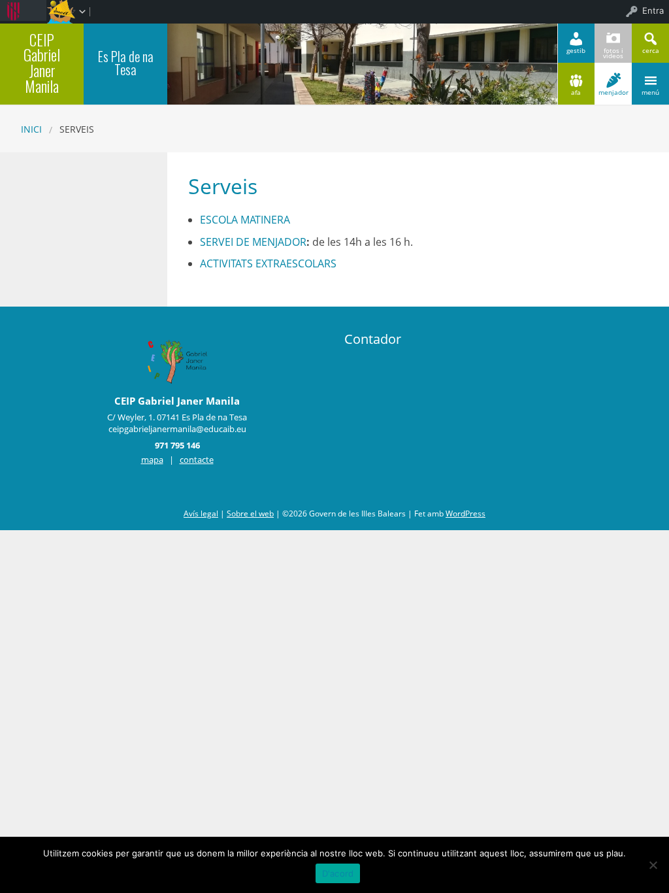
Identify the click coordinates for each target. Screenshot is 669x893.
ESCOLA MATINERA (245, 219)
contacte (197, 459)
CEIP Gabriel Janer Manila (42, 62)
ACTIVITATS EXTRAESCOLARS (268, 263)
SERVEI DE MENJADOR (253, 242)
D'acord (338, 873)
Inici (31, 129)
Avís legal (201, 513)
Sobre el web (250, 513)
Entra (653, 10)
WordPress (465, 513)
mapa (152, 459)
